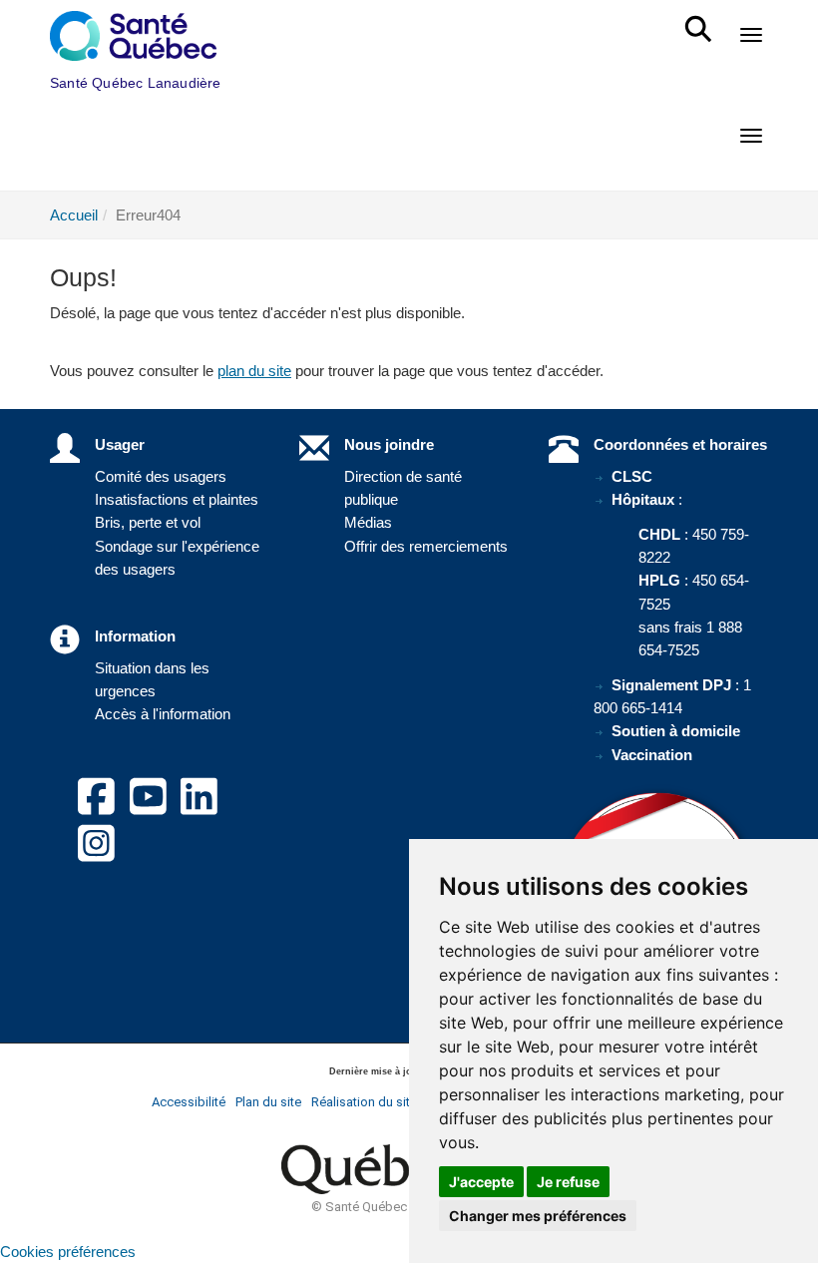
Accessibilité (188, 1101)
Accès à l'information (162, 713)
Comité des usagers (160, 476)
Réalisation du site (364, 1101)
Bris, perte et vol (148, 522)
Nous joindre (389, 444)
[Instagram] (96, 855)
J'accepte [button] (481, 1181)
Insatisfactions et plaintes (176, 499)
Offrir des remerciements (426, 546)
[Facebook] (96, 808)
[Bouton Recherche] (701, 20)
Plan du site (268, 1101)
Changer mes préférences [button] (537, 1215)
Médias (368, 522)
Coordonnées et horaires (680, 444)
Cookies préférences (68, 1251)
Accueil (74, 215)
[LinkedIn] (199, 808)
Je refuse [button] (568, 1181)
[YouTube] (148, 808)
